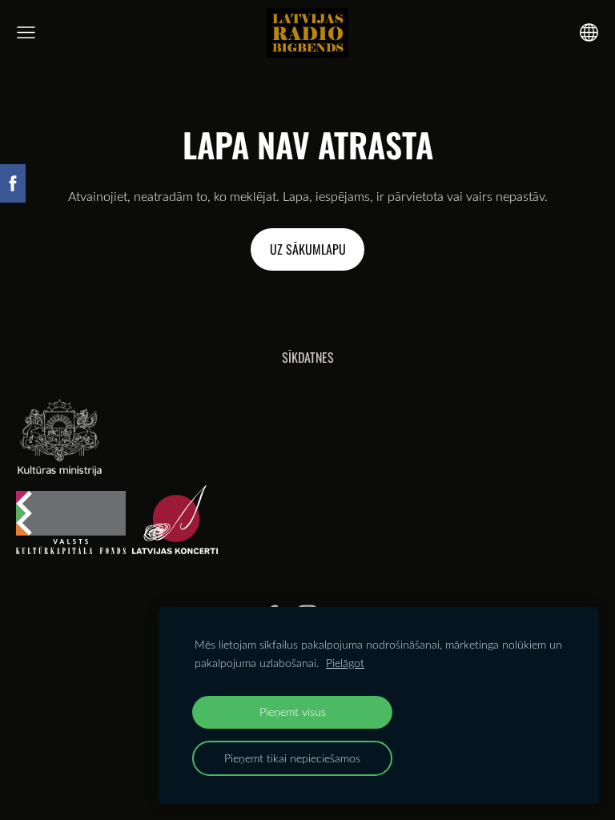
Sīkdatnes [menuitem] (308, 357)
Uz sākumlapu (308, 249)
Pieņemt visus (292, 711)
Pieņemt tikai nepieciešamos (292, 758)
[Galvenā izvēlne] (26, 32)
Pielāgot (345, 662)
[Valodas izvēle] (589, 32)
